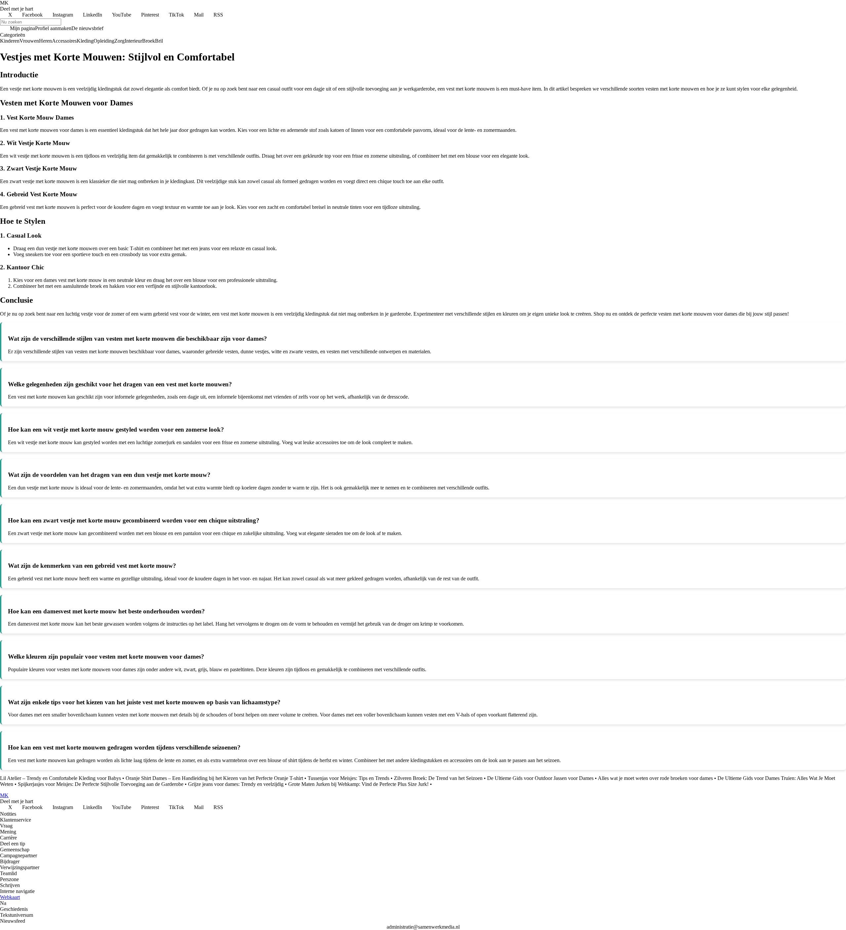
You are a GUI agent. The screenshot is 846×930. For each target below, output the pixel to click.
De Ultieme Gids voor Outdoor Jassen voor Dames (540, 778)
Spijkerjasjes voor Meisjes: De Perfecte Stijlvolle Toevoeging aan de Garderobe (100, 784)
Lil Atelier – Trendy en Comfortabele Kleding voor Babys (60, 778)
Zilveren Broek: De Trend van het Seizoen (438, 778)
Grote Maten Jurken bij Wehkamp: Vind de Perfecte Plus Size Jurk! (358, 784)
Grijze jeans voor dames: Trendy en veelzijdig (236, 784)
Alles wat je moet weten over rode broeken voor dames (655, 778)
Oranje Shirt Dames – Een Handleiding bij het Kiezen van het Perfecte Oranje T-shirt (214, 778)
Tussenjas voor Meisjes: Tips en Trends (348, 778)
